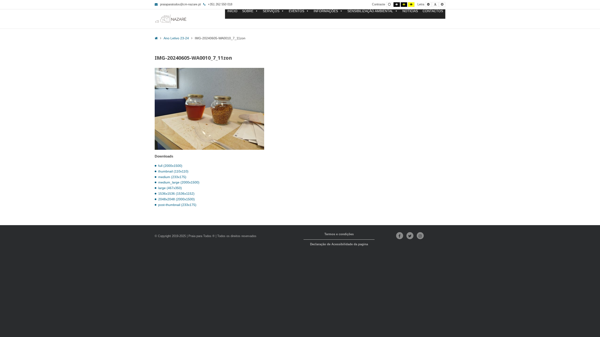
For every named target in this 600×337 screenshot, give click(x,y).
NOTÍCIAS (410, 11)
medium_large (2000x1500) (178, 182)
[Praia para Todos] (171, 19)
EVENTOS (296, 11)
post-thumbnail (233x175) (177, 205)
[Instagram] (420, 235)
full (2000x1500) (170, 166)
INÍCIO (232, 11)
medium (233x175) (172, 177)
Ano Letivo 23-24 (176, 38)
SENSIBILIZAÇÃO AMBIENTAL (370, 11)
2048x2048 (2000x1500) (176, 199)
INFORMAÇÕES (326, 11)
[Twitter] (409, 235)
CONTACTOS (433, 11)
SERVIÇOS (271, 11)
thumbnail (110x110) (173, 171)
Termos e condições (339, 234)
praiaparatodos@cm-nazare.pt (180, 4)
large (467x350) (170, 188)
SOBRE (247, 11)
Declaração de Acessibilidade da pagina (339, 244)
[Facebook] (399, 235)
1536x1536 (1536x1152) (176, 193)
